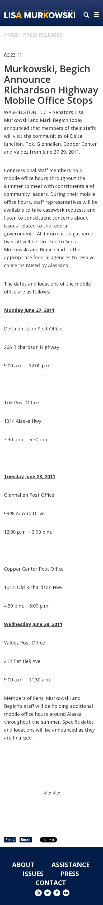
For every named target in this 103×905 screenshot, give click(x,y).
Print (10, 839)
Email (25, 839)
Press (11, 35)
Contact (51, 882)
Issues (33, 873)
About (23, 864)
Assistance (71, 864)
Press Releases (42, 35)
